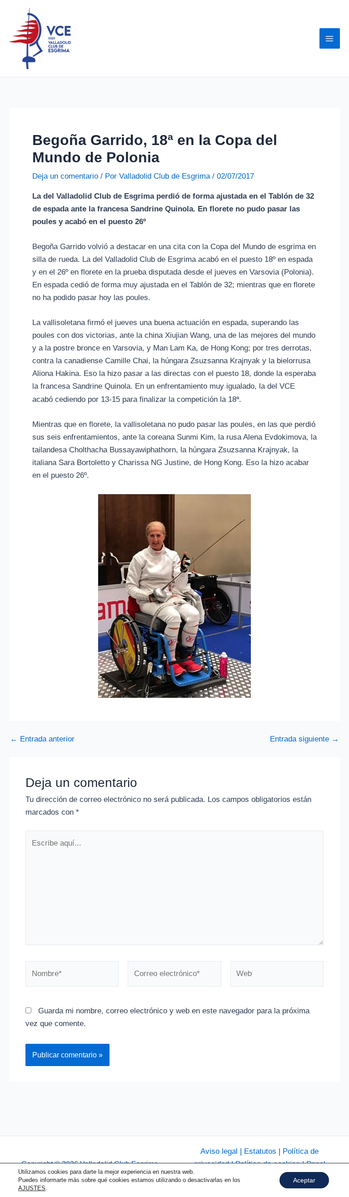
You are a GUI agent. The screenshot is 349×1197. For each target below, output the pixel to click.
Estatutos (260, 1151)
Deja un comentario (65, 176)
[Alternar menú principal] (329, 38)
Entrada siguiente (304, 739)
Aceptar (304, 1180)
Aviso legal (219, 1151)
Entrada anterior (42, 739)
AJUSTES (31, 1188)
